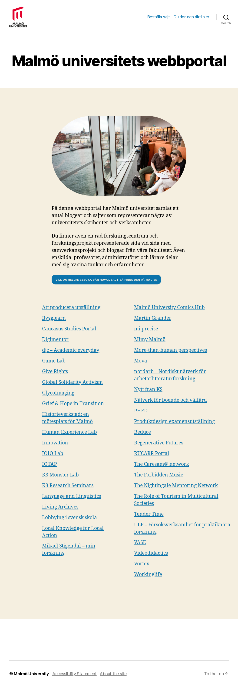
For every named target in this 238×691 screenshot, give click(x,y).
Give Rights (55, 371)
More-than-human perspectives (170, 350)
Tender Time (149, 514)
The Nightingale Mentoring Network (176, 485)
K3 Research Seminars (67, 485)
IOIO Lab (52, 453)
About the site (113, 673)
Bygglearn (54, 318)
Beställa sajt (158, 16)
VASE (140, 542)
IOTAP (49, 464)
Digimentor (55, 339)
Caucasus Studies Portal (69, 329)
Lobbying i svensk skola (69, 518)
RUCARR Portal (151, 453)
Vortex (141, 564)
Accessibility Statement (74, 673)
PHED (141, 411)
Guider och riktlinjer (191, 16)
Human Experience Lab (69, 432)
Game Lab (54, 361)
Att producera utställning (71, 307)
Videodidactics (151, 553)
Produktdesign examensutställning (174, 421)
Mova (140, 361)
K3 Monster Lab (60, 475)
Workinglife (148, 574)
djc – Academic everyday (70, 350)
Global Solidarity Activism (72, 382)
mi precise (146, 329)
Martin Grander (152, 318)
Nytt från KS (148, 389)
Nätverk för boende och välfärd (170, 400)
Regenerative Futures (158, 443)
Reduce (142, 432)
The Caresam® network (161, 464)
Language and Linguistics (71, 496)
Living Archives (60, 507)
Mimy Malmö (149, 339)
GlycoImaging (58, 393)
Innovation (55, 443)
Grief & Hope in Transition (73, 404)
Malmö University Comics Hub (169, 307)
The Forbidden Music (158, 475)
